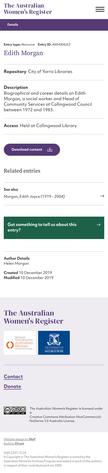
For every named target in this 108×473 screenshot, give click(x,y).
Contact (13, 376)
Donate (12, 386)
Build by (14, 444)
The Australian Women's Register (28, 9)
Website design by (19, 439)
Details (12, 24)
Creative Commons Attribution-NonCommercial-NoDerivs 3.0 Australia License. (66, 419)
